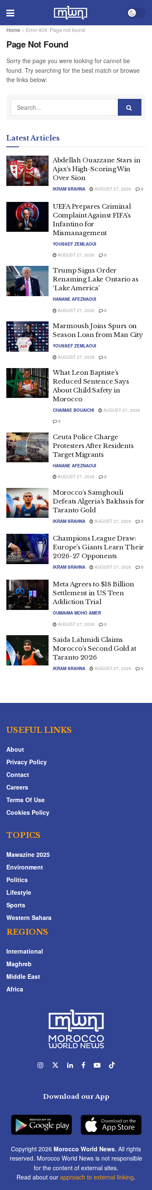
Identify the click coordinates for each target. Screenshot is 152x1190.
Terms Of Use (25, 799)
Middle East (23, 976)
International (24, 951)
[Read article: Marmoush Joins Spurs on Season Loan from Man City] (27, 336)
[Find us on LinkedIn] (70, 1065)
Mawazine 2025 (28, 854)
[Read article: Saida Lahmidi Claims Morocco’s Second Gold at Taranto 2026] (27, 650)
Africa (14, 989)
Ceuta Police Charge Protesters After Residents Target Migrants (93, 446)
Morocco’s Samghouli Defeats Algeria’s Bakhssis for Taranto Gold (98, 501)
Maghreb (19, 963)
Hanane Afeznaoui (74, 299)
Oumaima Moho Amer (77, 613)
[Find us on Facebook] (83, 1065)
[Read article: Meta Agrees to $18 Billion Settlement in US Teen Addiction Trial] (27, 595)
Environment (24, 867)
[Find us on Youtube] (97, 1065)
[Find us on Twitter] (55, 1065)
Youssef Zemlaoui (74, 244)
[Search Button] (129, 107)
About (15, 749)
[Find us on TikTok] (112, 1065)
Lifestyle (18, 892)
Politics (17, 879)
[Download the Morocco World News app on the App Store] (111, 1120)
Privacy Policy (26, 762)
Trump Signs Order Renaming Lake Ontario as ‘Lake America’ (95, 279)
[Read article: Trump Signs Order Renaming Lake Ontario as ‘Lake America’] (27, 281)
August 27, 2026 (112, 189)
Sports (15, 905)
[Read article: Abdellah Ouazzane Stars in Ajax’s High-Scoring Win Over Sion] (27, 171)
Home (13, 29)
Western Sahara (29, 917)
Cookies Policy (27, 812)
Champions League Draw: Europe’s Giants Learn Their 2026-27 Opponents (98, 547)
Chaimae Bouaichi (73, 410)
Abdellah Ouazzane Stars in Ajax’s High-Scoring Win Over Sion (96, 169)
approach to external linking (97, 1177)
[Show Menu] (10, 12)
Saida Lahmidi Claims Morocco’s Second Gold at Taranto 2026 (94, 648)
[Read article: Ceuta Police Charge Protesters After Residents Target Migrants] (27, 447)
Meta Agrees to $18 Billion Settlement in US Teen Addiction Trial (93, 593)
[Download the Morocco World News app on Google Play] (41, 1120)
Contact (17, 774)
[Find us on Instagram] (40, 1065)
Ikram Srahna (69, 189)
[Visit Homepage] (71, 12)
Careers (17, 787)
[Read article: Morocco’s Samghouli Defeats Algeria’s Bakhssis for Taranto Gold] (27, 503)
